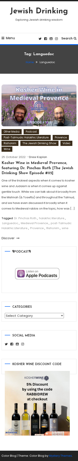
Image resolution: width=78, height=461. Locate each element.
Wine (7, 149)
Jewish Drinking (39, 11)
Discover (8, 238)
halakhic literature (51, 218)
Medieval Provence (34, 223)
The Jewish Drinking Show (39, 143)
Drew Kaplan (38, 157)
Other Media (12, 131)
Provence (61, 137)
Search (67, 38)
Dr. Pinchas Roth (25, 218)
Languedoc (10, 223)
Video (66, 143)
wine (65, 228)
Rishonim (10, 143)
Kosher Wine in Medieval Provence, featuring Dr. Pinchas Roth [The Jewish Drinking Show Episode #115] (37, 168)
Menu (10, 38)
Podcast (31, 131)
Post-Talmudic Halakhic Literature (26, 137)
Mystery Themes (60, 456)
